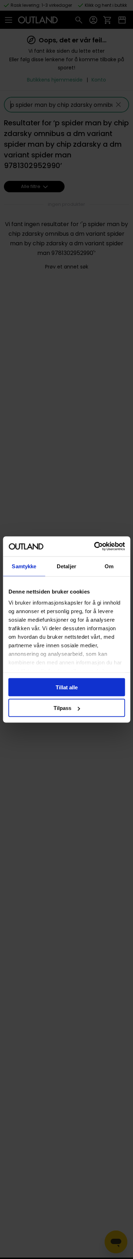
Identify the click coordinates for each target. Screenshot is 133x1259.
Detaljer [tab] (66, 566)
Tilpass (62, 708)
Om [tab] (109, 566)
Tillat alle (67, 687)
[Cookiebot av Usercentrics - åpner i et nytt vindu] (95, 546)
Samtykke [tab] (24, 566)
